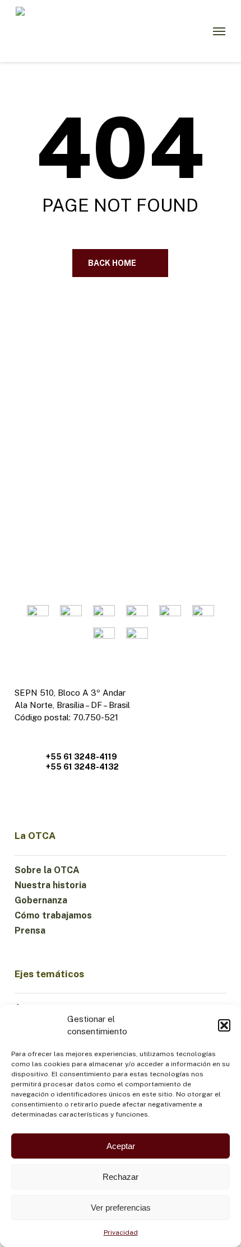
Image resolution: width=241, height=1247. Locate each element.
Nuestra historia (50, 885)
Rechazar (120, 1177)
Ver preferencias (121, 1207)
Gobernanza (41, 900)
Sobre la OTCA (47, 870)
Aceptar (120, 1146)
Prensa (30, 930)
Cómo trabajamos (53, 915)
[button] (224, 1025)
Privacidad (121, 1232)
